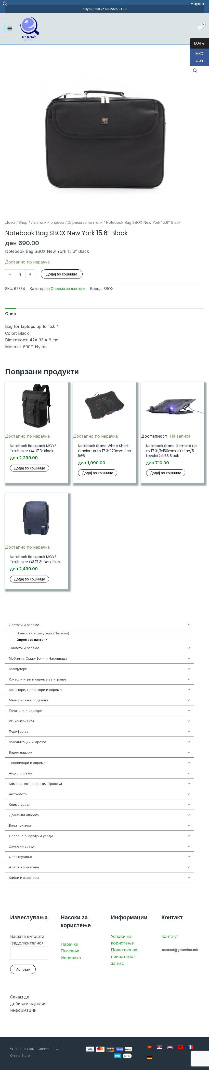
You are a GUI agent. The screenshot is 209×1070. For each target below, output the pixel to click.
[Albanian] (180, 1047)
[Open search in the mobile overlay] (5, 4)
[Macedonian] (149, 1047)
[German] (149, 1057)
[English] (170, 1047)
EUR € (197, 43)
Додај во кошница (61, 274)
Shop (23, 222)
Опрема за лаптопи (85, 222)
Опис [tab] (10, 313)
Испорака (71, 957)
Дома (10, 222)
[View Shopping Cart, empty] (199, 28)
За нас (117, 963)
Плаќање (70, 950)
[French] (190, 1047)
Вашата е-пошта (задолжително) (27, 940)
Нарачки (69, 944)
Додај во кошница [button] (29, 468)
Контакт (169, 936)
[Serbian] (159, 1047)
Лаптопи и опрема (47, 222)
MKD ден (196, 57)
